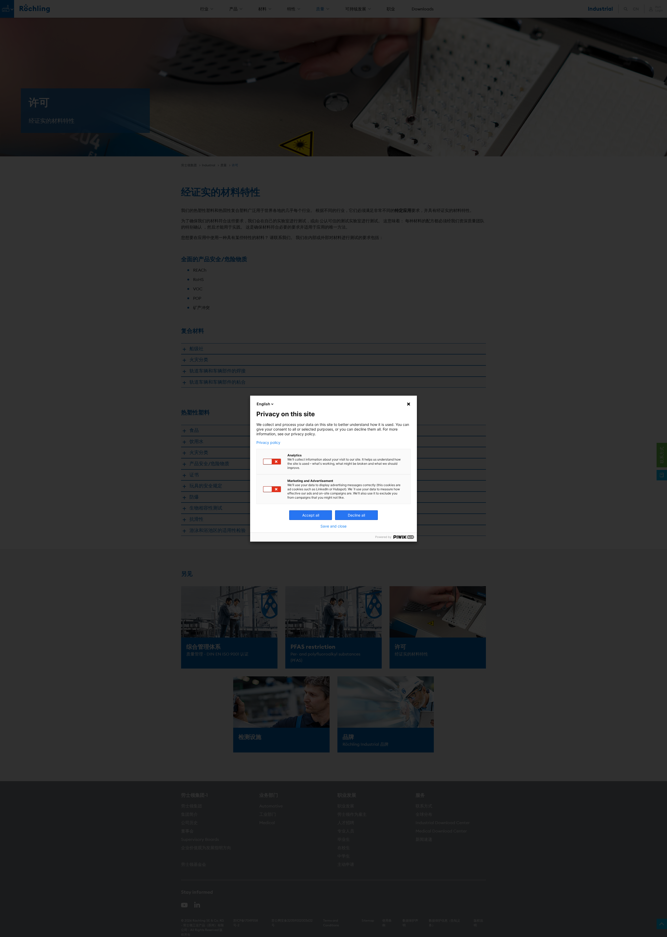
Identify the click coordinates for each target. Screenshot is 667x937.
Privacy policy (268, 442)
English (263, 404)
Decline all (356, 515)
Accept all (310, 515)
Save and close (333, 526)
